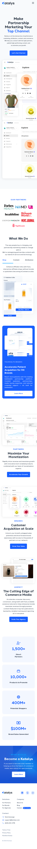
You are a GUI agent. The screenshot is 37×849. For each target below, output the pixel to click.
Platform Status (7, 835)
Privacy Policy (6, 832)
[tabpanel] (18, 290)
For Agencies (6, 808)
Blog (18, 805)
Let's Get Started (18, 53)
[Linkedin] (22, 793)
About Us (20, 802)
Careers (19, 808)
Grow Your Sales (18, 546)
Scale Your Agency (18, 619)
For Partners (6, 802)
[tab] (7, 260)
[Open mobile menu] (33, 3)
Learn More (18, 393)
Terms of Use (6, 830)
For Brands (5, 805)
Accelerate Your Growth (18, 474)
